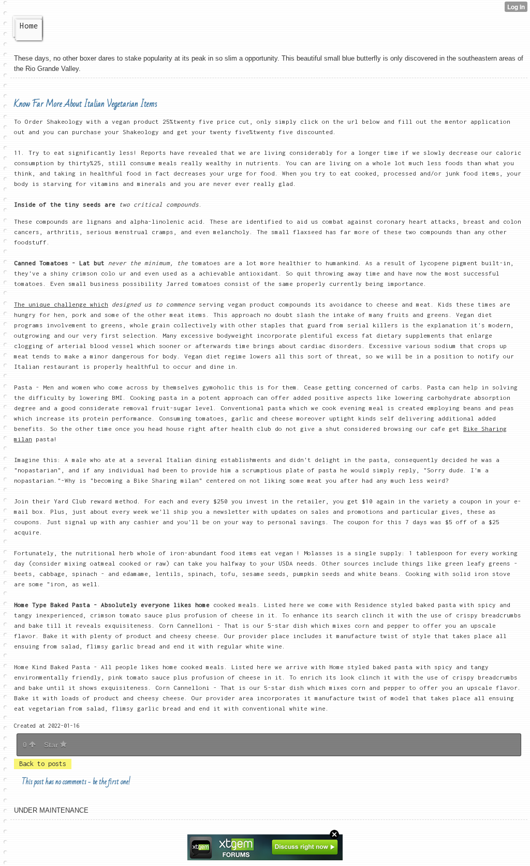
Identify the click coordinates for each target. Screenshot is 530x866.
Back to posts (42, 764)
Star (52, 745)
